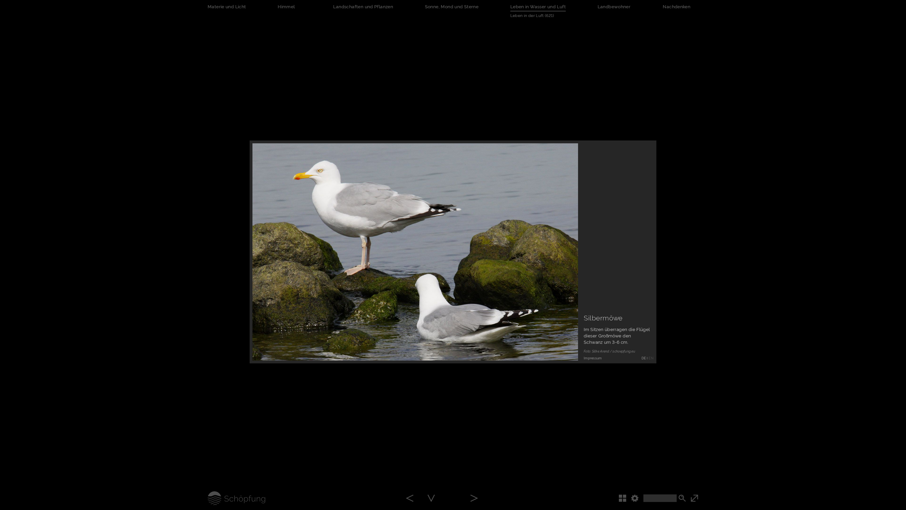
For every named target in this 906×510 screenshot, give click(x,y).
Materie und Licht (227, 6)
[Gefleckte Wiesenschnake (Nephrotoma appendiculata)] (410, 499)
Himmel (286, 6)
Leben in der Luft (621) (532, 15)
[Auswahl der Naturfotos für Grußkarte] (564, 347)
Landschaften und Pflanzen (363, 6)
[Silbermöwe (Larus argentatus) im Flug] (431, 499)
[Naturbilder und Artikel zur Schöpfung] (229, 498)
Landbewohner (614, 6)
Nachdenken (676, 6)
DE (644, 358)
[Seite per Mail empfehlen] (543, 347)
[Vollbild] (702, 498)
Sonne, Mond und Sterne (452, 6)
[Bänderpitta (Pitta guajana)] (474, 499)
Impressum (593, 358)
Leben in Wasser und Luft (538, 6)
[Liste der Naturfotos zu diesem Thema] (625, 498)
